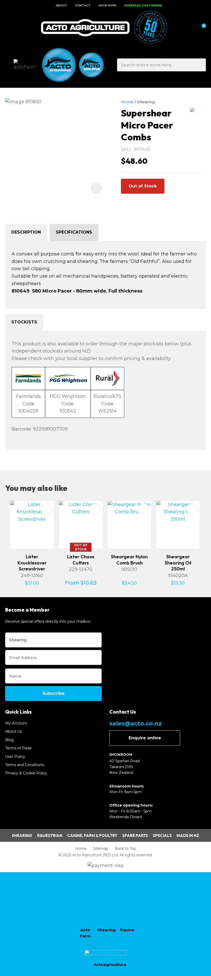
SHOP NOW (107, 5)
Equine (127, 929)
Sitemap (100, 848)
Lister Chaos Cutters (80, 560)
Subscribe (53, 693)
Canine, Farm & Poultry (92, 835)
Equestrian (49, 835)
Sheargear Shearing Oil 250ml (178, 563)
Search (200, 64)
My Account (16, 723)
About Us (13, 731)
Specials (162, 835)
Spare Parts (135, 835)
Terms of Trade (18, 748)
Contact (83, 5)
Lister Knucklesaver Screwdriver (32, 563)
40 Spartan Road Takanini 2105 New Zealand (124, 767)
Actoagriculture (110, 964)
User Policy (15, 756)
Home (127, 101)
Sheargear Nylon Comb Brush (129, 560)
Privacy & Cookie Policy (26, 773)
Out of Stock (143, 186)
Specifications (74, 232)
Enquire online (145, 737)
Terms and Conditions (24, 765)
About (61, 5)
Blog (9, 740)
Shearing (146, 101)
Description (26, 232)
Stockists (24, 322)
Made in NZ (188, 835)
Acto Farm (85, 932)
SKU (126, 149)
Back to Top (125, 848)
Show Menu (8, 27)
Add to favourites (46, 509)
